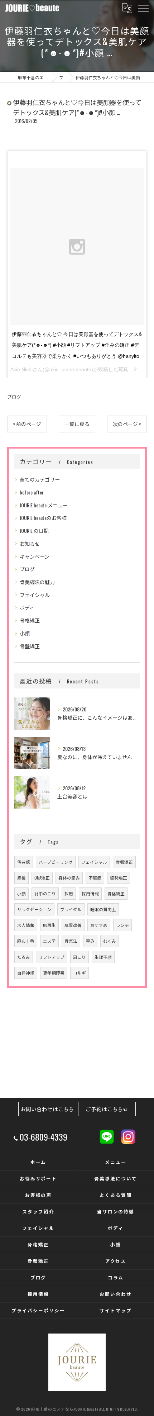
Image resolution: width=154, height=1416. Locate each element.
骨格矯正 (30, 620)
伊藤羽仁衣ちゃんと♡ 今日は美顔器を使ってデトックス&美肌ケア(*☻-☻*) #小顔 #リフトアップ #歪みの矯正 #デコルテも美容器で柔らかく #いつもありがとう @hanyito (77, 345)
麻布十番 (25, 941)
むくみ (109, 941)
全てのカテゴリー (40, 479)
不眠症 (94, 878)
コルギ (79, 973)
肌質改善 (73, 925)
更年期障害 (53, 973)
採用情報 (90, 893)
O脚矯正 (42, 878)
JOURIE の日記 (34, 530)
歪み (90, 941)
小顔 (25, 633)
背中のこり (45, 893)
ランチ (122, 925)
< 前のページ (27, 423)
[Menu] (143, 8)
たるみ (23, 957)
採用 (68, 893)
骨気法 (70, 941)
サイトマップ (116, 1310)
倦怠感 (23, 862)
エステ (49, 941)
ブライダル (71, 909)
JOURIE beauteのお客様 (43, 517)
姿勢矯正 (118, 878)
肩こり (79, 957)
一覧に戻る (77, 423)
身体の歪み (69, 878)
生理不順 (103, 957)
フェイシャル (35, 594)
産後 (21, 878)
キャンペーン (34, 556)
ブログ (14, 396)
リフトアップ (51, 957)
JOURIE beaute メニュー (44, 505)
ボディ (27, 607)
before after (32, 492)
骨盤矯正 (30, 646)
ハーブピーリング (56, 862)
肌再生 (49, 925)
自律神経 (25, 973)
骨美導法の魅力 (37, 582)
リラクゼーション (34, 909)
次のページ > (127, 423)
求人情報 (25, 925)
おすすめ (98, 925)
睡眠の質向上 (103, 909)
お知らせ (30, 543)
